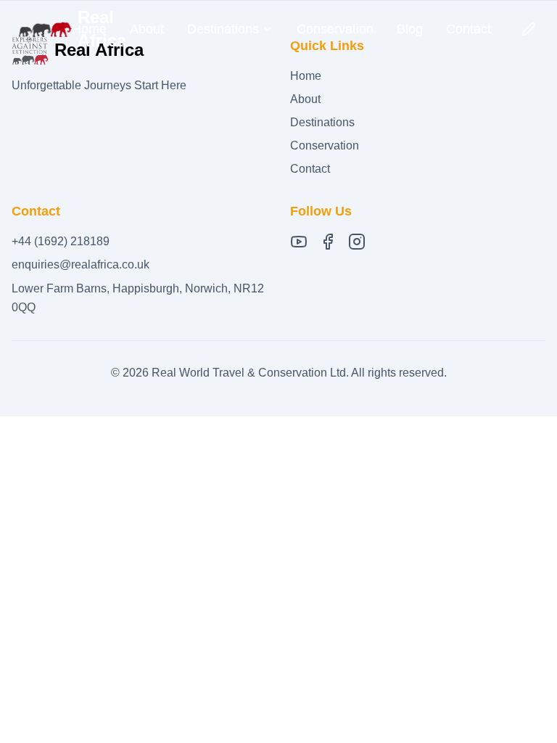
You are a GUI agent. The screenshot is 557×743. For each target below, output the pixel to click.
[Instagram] (357, 241)
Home (89, 29)
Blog (410, 29)
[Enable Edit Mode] (528, 29)
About (147, 29)
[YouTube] (299, 241)
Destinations (322, 122)
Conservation (335, 29)
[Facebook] (328, 241)
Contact (468, 29)
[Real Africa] (44, 29)
